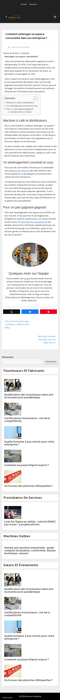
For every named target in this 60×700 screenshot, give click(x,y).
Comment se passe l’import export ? (26, 465)
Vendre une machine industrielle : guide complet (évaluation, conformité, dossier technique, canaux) (30, 550)
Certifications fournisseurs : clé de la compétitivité (27, 419)
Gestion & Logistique (20, 47)
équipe (27, 278)
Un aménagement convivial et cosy (22, 106)
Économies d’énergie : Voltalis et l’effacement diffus (17, 324)
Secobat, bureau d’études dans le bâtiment (47, 339)
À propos (33, 4)
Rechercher (7, 357)
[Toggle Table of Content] (34, 98)
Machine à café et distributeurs (20, 103)
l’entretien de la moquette (33, 222)
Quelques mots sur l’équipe (21, 112)
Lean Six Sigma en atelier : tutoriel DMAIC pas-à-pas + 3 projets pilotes (30, 523)
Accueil (24, 4)
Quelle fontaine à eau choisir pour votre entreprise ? (29, 443)
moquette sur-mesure (18, 170)
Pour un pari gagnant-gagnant (20, 109)
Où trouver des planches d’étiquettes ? (28, 486)
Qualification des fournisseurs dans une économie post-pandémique (28, 396)
